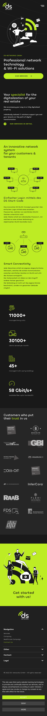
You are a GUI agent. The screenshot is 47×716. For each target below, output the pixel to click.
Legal (6, 660)
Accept (23, 697)
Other (6, 649)
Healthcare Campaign (12, 639)
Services (7, 633)
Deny (23, 703)
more (23, 709)
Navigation (9, 629)
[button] (23, 629)
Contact (7, 655)
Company (7, 636)
